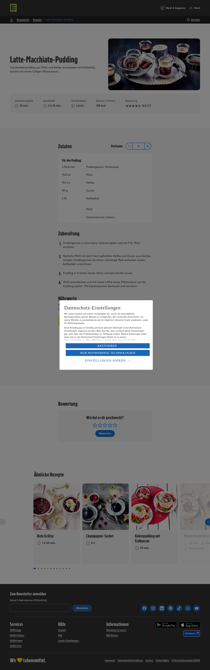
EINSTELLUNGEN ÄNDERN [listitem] (105, 360)
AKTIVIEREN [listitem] (107, 345)
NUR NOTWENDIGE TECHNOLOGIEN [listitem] (107, 353)
